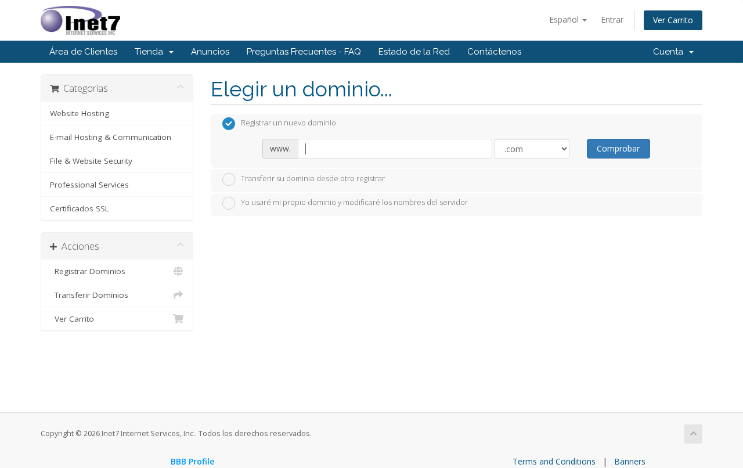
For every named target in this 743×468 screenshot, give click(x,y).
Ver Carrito (673, 20)
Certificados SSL (79, 208)
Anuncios (210, 51)
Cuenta (670, 51)
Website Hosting (79, 113)
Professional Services (89, 184)
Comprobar (618, 148)
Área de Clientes (83, 51)
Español (565, 19)
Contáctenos (494, 51)
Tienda (151, 51)
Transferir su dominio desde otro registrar (313, 178)
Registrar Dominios (87, 271)
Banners (629, 461)
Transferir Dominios (89, 295)
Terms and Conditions (554, 461)
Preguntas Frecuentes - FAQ (304, 51)
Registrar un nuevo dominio (288, 123)
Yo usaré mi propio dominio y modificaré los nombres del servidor (354, 202)
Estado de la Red (414, 51)
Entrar (612, 19)
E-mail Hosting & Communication (110, 137)
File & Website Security (91, 161)
